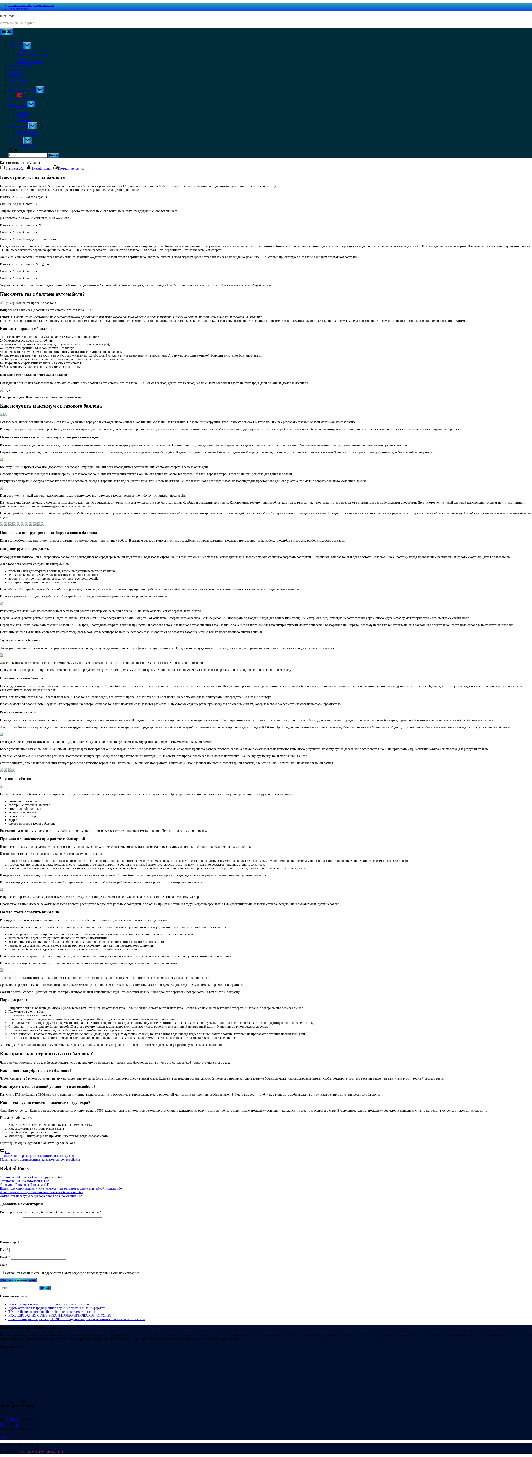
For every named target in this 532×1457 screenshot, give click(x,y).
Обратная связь (19, 9)
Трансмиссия (17, 105)
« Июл (4, 1437)
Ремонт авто (17, 80)
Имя (4, 1249)
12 (12, 1419)
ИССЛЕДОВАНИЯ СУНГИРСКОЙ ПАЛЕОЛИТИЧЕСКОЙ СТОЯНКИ (60, 1315)
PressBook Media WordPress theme (40, 1451)
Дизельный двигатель (32, 54)
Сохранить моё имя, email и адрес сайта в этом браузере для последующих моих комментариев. (72, 1273)
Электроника (26, 145)
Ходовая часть (18, 127)
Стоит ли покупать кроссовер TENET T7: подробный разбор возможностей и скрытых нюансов (76, 1319)
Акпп (21, 109)
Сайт (3, 1265)
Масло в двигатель (30, 62)
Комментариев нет (71, 168)
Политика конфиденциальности (31, 5)
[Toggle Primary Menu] (6, 31)
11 (7, 1419)
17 (2, 1424)
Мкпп (21, 116)
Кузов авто (16, 69)
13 (17, 1419)
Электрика (15, 141)
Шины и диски (27, 135)
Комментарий (11, 1242)
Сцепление (24, 120)
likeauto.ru (7, 16)
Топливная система (22, 91)
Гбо (19, 95)
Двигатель (15, 46)
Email (5, 1257)
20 (17, 1424)
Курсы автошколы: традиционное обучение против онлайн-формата (56, 1308)
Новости (14, 73)
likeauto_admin (42, 168)
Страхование (17, 84)
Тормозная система (21, 98)
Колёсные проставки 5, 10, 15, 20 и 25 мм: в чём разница (48, 1304)
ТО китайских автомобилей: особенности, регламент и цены (51, 1311)
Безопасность (17, 40)
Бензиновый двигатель (33, 51)
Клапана (23, 58)
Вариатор (23, 113)
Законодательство (20, 65)
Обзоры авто (17, 77)
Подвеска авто (27, 131)
